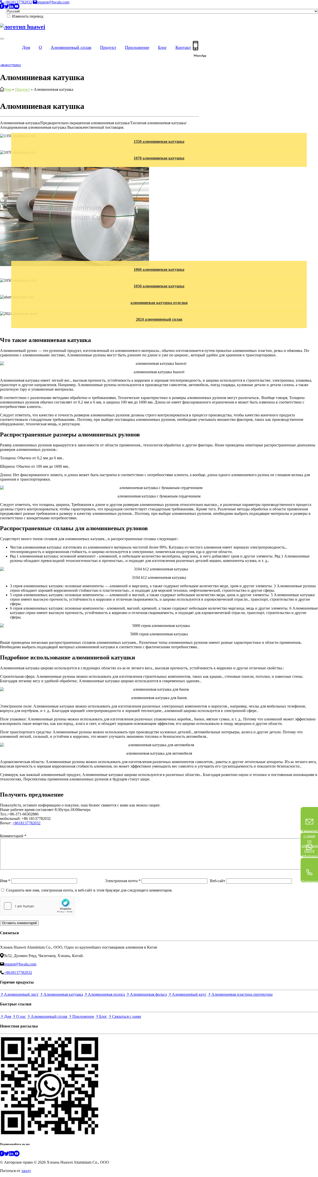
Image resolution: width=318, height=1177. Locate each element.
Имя (5, 881)
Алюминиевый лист (21, 994)
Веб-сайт (217, 881)
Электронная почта (123, 881)
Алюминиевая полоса (106, 994)
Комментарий (13, 836)
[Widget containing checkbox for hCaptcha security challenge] (37, 906)
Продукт (108, 47)
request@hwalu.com (53, 2)
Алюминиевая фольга (148, 994)
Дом (26, 47)
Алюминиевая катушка (63, 994)
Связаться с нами (16, 827)
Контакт (183, 47)
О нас (21, 1016)
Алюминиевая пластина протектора (242, 994)
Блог (162, 47)
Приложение (137, 47)
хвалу (26, 1171)
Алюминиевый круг (189, 994)
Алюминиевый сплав (71, 47)
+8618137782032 (18, 2)
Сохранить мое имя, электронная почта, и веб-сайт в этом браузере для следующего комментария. (89, 890)
